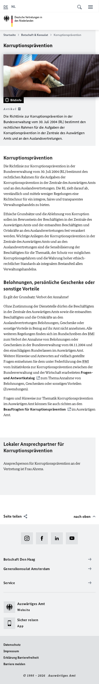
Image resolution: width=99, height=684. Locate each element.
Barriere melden (14, 664)
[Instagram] (28, 538)
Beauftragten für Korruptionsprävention (34, 409)
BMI (91, 334)
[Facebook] (43, 538)
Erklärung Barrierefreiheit (21, 658)
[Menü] (90, 7)
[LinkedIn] (58, 538)
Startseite (9, 35)
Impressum (11, 651)
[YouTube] (73, 538)
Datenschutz (11, 645)
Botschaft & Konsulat (34, 35)
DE (5, 6)
